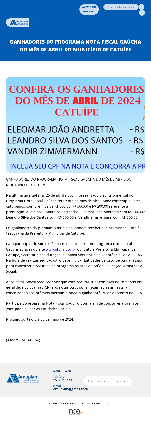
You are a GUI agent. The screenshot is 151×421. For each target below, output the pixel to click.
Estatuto (60, 25)
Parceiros (59, 39)
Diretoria (76, 25)
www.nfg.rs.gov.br (61, 249)
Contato (118, 39)
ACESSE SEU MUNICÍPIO (89, 9)
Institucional (41, 25)
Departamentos (131, 25)
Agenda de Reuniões (96, 39)
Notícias (74, 39)
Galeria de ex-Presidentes (101, 25)
